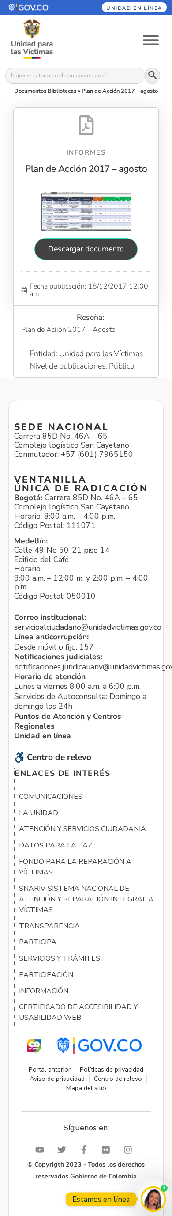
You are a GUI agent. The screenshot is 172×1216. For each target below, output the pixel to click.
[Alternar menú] (151, 39)
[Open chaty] (153, 1199)
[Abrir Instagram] (130, 1149)
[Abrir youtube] (42, 1149)
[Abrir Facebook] (86, 1149)
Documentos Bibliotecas (45, 91)
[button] (37, 7)
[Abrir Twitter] (64, 1149)
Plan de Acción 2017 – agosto (86, 169)
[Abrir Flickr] (108, 1149)
